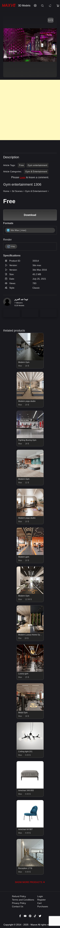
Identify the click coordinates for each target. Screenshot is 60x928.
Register (41, 899)
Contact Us (17, 906)
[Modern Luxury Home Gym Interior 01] (30, 632)
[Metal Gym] (30, 710)
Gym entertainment (37, 165)
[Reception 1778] (30, 865)
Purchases (42, 906)
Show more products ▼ (30, 882)
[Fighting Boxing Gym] (30, 437)
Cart (39, 903)
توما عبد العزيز (21, 299)
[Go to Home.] (8, 5)
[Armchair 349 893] (30, 787)
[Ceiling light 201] (30, 749)
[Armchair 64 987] (30, 826)
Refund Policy (19, 896)
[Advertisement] (30, 110)
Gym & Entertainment (36, 171)
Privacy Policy (19, 903)
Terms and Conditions (23, 899)
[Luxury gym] (30, 671)
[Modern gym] (30, 554)
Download (30, 215)
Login (22, 177)
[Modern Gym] (30, 359)
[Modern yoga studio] (30, 398)
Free (21, 165)
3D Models (24, 5)
